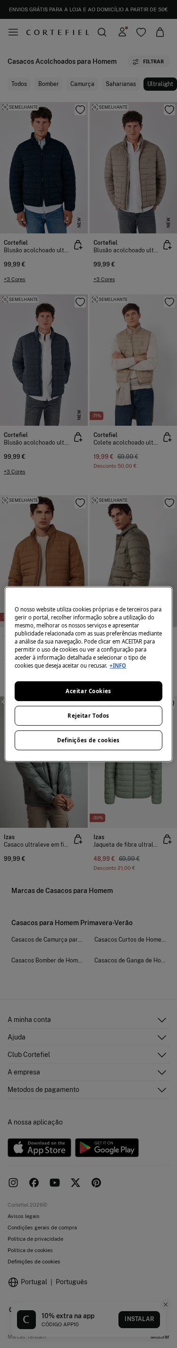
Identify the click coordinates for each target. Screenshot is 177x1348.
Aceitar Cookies (88, 691)
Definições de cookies (88, 740)
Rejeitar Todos (88, 715)
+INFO (118, 665)
